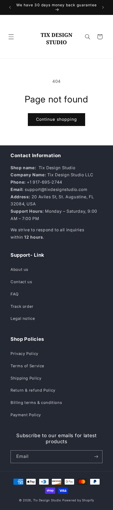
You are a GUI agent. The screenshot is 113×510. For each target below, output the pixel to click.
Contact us (21, 281)
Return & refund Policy (33, 390)
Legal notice (23, 318)
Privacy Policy (24, 353)
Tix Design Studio (47, 500)
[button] (11, 37)
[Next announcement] (103, 7)
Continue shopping (56, 119)
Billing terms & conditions (36, 402)
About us (19, 269)
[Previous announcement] (10, 7)
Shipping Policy (26, 378)
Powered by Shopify (78, 500)
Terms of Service (27, 366)
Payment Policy (26, 415)
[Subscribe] (96, 456)
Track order (22, 306)
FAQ (15, 294)
